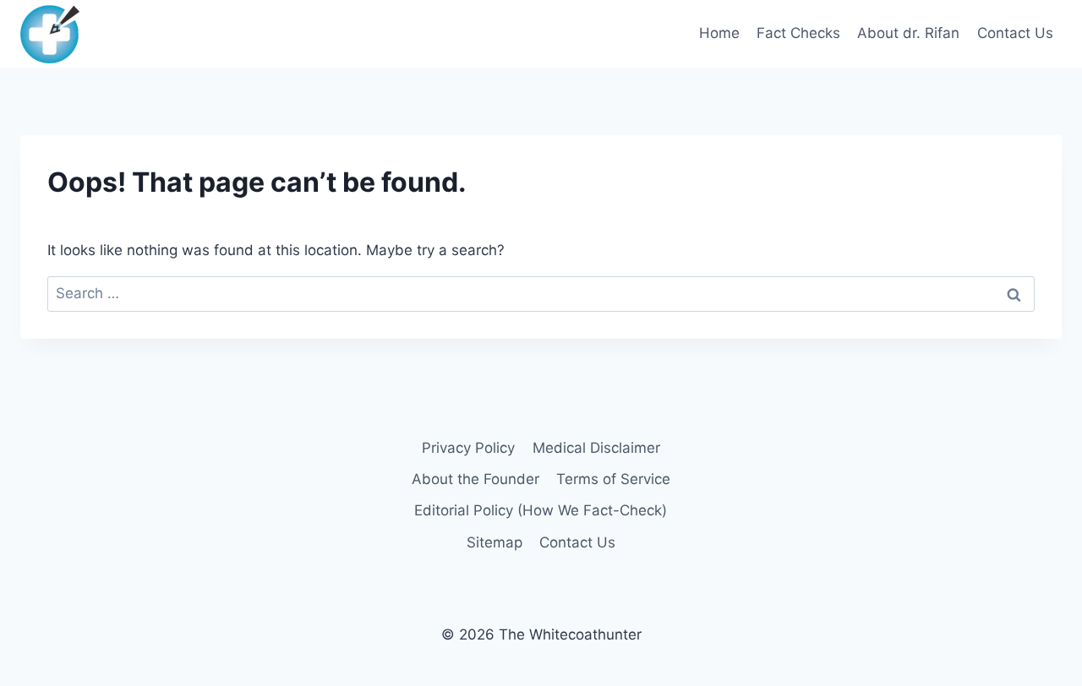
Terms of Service (613, 479)
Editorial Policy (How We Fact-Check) (540, 510)
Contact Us (1015, 32)
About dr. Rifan (908, 32)
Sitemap (494, 542)
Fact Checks (798, 32)
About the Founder (475, 479)
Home (719, 32)
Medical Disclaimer (596, 447)
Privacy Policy (468, 447)
